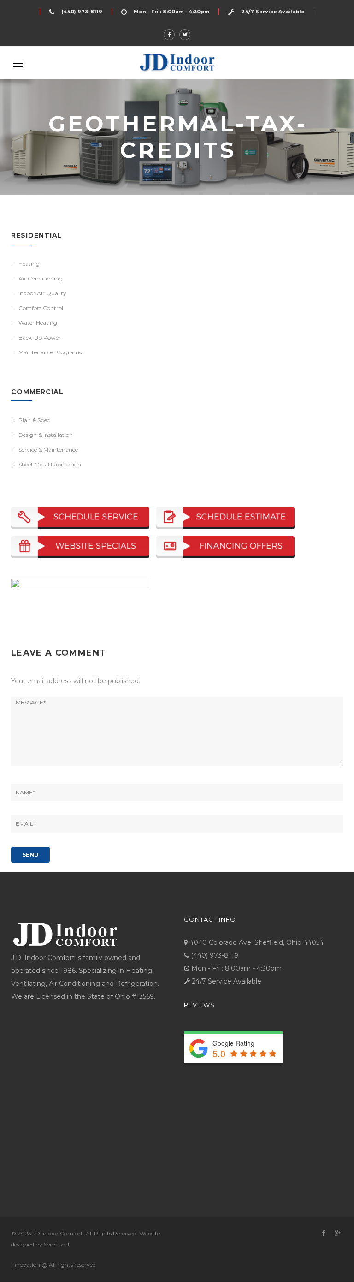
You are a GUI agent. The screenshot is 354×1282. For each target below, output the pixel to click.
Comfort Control (40, 307)
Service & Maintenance (48, 449)
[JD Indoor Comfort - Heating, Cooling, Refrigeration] (177, 62)
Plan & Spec (34, 420)
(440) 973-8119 (81, 11)
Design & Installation (45, 434)
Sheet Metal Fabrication (49, 464)
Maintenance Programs (50, 352)
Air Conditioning (40, 278)
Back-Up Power (39, 337)
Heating (29, 263)
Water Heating (37, 322)
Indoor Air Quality (42, 293)
